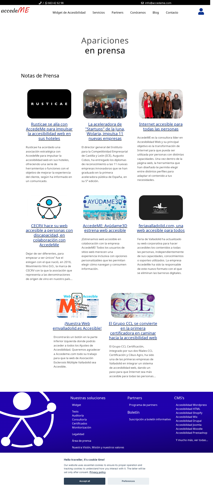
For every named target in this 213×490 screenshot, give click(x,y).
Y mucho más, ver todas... (192, 440)
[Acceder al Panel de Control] (201, 11)
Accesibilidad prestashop (191, 433)
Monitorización (81, 427)
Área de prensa (81, 441)
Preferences (128, 481)
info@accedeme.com (158, 3)
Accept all (84, 481)
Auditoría (78, 415)
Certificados (79, 423)
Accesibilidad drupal (189, 421)
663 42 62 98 (55, 3)
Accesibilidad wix (186, 417)
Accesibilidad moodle (189, 429)
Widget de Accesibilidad (69, 12)
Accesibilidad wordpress (191, 405)
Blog (156, 12)
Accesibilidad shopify (189, 413)
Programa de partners (143, 405)
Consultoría (79, 419)
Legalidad (78, 434)
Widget (76, 405)
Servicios (99, 12)
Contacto (172, 12)
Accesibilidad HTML (188, 409)
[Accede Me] (20, 10)
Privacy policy (98, 472)
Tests (75, 411)
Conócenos (138, 12)
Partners (117, 12)
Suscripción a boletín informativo (150, 419)
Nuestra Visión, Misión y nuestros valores (98, 447)
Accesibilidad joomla (189, 425)
